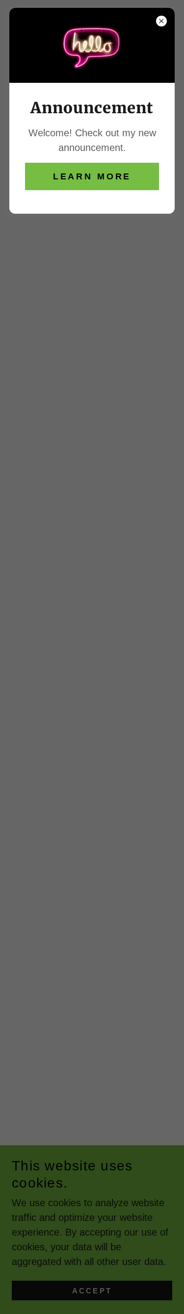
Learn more (92, 176)
